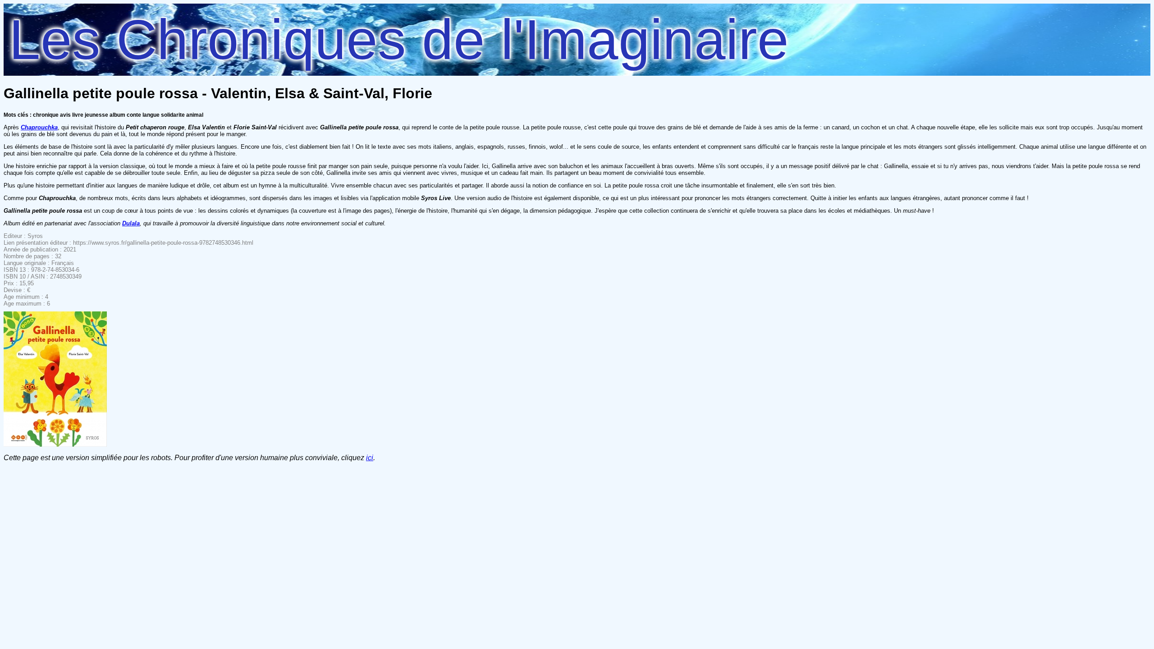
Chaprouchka (39, 127)
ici (369, 458)
